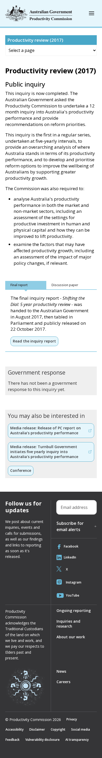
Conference (20, 470)
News (61, 671)
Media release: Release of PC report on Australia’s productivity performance (45, 430)
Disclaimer (37, 729)
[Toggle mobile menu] (91, 13)
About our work (70, 636)
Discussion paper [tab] (65, 285)
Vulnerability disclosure (42, 739)
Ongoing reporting (73, 610)
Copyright (58, 729)
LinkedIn (70, 557)
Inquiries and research (68, 624)
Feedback (12, 739)
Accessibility (14, 729)
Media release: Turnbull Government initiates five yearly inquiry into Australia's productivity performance (44, 451)
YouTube (72, 595)
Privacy (71, 719)
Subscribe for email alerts (70, 526)
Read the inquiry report (34, 341)
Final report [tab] (19, 285)
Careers (63, 681)
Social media (80, 729)
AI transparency (77, 739)
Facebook (71, 546)
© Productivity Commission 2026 (33, 719)
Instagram (73, 582)
